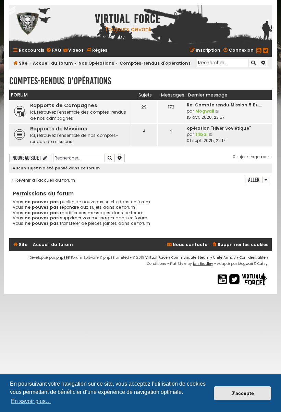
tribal (201, 134)
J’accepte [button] (242, 393)
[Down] (10, 10)
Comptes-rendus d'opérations (60, 81)
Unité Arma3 (224, 257)
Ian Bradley (203, 263)
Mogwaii (204, 111)
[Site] (50, 24)
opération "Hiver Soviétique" (219, 128)
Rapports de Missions (58, 128)
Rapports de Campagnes (63, 105)
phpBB (62, 257)
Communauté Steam (190, 257)
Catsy (262, 263)
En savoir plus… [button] (31, 401)
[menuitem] (53, 50)
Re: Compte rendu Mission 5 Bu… (224, 105)
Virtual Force (156, 257)
